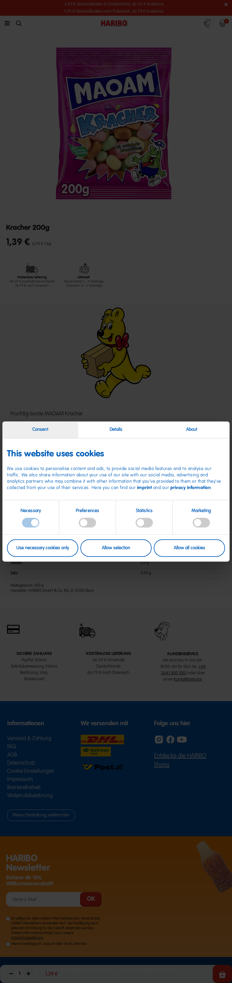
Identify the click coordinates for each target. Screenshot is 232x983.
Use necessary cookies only (42, 548)
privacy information (190, 488)
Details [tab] (116, 429)
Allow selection (116, 548)
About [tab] (192, 429)
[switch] (87, 522)
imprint (144, 488)
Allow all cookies (189, 548)
